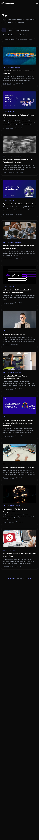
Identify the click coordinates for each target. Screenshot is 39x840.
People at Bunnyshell (22, 30)
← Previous (11, 578)
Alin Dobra (6, 345)
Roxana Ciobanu (8, 128)
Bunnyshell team (8, 436)
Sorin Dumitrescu (9, 84)
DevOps (22, 35)
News (10, 30)
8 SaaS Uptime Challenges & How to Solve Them (19, 467)
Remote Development (9, 35)
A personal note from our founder (14, 334)
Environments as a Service (25, 39)
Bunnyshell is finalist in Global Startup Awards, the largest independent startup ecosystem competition (18, 423)
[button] (37, 3)
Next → (29, 578)
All (4, 30)
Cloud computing (8, 39)
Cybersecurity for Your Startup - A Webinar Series (19, 204)
